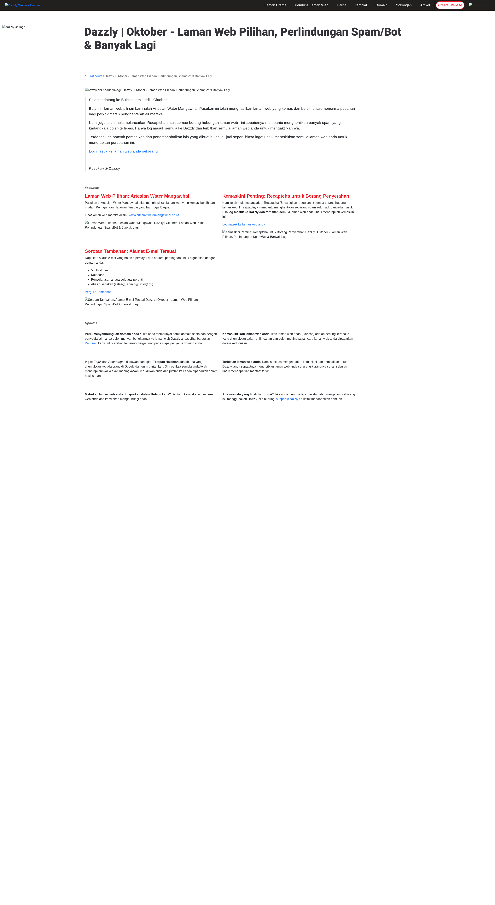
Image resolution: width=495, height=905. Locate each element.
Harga (341, 5)
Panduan (91, 343)
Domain (381, 5)
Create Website (450, 5)
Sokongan (404, 5)
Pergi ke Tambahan (98, 292)
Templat (361, 5)
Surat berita (94, 76)
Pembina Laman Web (311, 5)
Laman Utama (275, 5)
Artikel (425, 5)
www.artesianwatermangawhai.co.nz (154, 215)
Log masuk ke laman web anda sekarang (123, 151)
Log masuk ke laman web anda (243, 224)
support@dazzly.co (289, 399)
